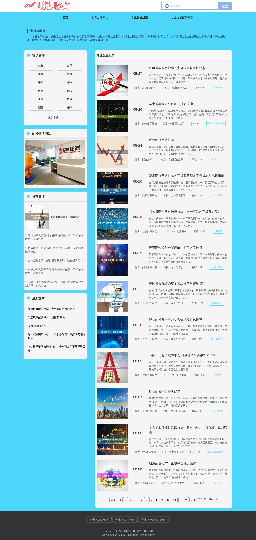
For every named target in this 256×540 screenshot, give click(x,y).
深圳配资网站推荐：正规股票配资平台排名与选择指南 (186, 175)
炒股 (69, 65)
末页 (193, 499)
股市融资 (218, 374)
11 (174, 499)
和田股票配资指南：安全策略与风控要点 (177, 67)
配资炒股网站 (99, 17)
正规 (40, 99)
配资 (69, 90)
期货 (40, 107)
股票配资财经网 (136, 534)
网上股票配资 (217, 338)
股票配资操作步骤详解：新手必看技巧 (175, 247)
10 (168, 499)
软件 (69, 74)
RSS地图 (136, 531)
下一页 (183, 499)
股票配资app (217, 302)
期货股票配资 (216, 195)
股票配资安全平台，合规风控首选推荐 (175, 319)
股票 (40, 90)
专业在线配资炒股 (182, 17)
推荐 (40, 74)
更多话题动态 (55, 117)
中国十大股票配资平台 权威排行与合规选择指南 (182, 355)
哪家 (69, 82)
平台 (40, 82)
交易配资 (218, 231)
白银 (69, 99)
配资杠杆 (218, 87)
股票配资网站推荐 (161, 139)
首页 (65, 17)
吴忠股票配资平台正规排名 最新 (171, 103)
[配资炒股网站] (47, 5)
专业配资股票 (139, 17)
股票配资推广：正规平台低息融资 (172, 463)
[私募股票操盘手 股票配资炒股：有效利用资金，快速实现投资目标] (37, 217)
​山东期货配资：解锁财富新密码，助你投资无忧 (55, 260)
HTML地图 (148, 531)
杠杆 (40, 65)
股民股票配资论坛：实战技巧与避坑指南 (177, 283)
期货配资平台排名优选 (164, 391)
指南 (69, 107)
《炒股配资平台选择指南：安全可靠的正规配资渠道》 (186, 211)
